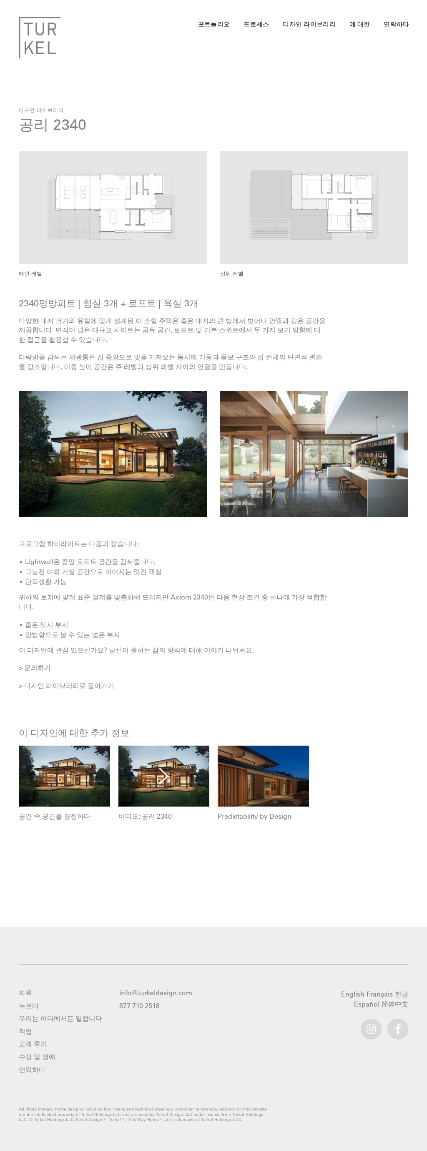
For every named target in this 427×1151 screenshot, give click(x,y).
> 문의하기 (35, 667)
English (353, 994)
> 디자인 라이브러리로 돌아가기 (66, 685)
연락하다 (396, 24)
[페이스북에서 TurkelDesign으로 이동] (397, 1025)
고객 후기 (33, 1044)
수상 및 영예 (37, 1056)
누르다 (29, 1006)
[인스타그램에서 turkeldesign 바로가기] (371, 1025)
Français (381, 994)
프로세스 (256, 24)
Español (367, 1004)
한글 (402, 994)
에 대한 (359, 24)
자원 (25, 993)
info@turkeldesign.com (155, 993)
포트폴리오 (214, 24)
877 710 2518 (139, 1006)
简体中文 (396, 1004)
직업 (25, 1031)
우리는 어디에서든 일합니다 (60, 1018)
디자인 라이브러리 (309, 24)
